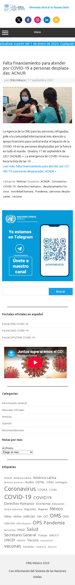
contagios (61, 482)
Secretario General (20, 535)
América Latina (44, 477)
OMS (55, 516)
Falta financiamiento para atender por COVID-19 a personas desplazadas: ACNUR (36, 68)
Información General (14, 403)
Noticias (21, 181)
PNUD (21, 530)
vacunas (17, 196)
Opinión (7, 423)
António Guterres (14, 482)
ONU (66, 516)
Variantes (28, 546)
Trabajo (42, 535)
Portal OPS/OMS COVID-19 (18, 337)
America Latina (22, 478)
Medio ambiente (13, 509)
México (56, 508)
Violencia (41, 547)
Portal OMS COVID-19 (15, 330)
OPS (37, 522)
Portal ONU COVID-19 (15, 323)
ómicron (52, 547)
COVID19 (42, 497)
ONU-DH (9, 523)
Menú (37, 32)
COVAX (42, 489)
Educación (58, 503)
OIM (39, 516)
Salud (32, 529)
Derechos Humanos (29, 186)
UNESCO (54, 535)
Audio (29, 482)
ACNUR (45, 181)
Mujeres (43, 509)
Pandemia (41, 191)
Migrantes (30, 509)
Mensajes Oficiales (13, 409)
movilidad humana (22, 191)
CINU (50, 482)
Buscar (60, 291)
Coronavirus (59, 181)
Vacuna (33, 540)
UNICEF (9, 540)
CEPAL (40, 482)
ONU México (18, 80)
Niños (17, 516)
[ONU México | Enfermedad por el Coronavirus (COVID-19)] (37, 12)
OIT (45, 516)
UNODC (21, 540)
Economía (43, 503)
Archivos (7, 448)
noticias (29, 516)
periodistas (10, 530)
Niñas (8, 516)
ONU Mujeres (23, 523)
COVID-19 (9, 186)
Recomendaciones (13, 430)
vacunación (46, 540)
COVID (53, 489)
